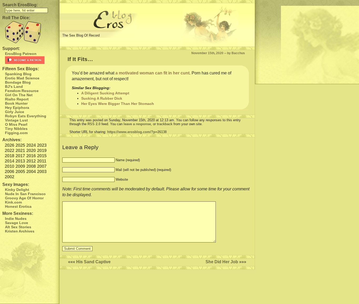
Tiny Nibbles (16, 128)
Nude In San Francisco (25, 194)
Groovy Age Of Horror (24, 198)
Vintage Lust (16, 120)
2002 (9, 176)
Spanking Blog (18, 74)
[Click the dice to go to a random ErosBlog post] (29, 32)
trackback (164, 124)
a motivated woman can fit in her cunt (152, 73)
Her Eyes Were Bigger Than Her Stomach (117, 104)
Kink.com (13, 202)
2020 (31, 150)
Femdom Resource (22, 91)
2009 (20, 166)
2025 (20, 145)
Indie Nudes (16, 218)
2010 (9, 166)
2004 (31, 171)
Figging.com (16, 133)
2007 (42, 166)
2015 (42, 155)
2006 (9, 171)
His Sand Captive (93, 262)
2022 (9, 150)
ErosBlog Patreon (21, 54)
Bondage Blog (18, 82)
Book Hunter (16, 103)
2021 (20, 150)
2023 (42, 145)
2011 (41, 161)
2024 (31, 145)
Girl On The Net (19, 95)
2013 (20, 161)
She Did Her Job (222, 262)
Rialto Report (17, 99)
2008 (31, 166)
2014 (9, 161)
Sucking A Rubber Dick (101, 98)
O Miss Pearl (16, 124)
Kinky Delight (17, 190)
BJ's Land (14, 86)
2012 (31, 161)
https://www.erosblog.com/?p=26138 (137, 132)
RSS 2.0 (94, 124)
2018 (9, 155)
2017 (20, 155)
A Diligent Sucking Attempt (105, 93)
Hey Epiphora (17, 107)
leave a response (137, 124)
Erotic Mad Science (22, 78)
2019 (42, 150)
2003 (42, 171)
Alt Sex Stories (18, 227)
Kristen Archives (19, 231)
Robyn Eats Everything (25, 116)
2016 (31, 155)
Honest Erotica (18, 206)
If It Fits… (80, 59)
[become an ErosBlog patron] (31, 60)
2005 (20, 171)
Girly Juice (14, 112)
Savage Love (16, 223)
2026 (9, 145)
